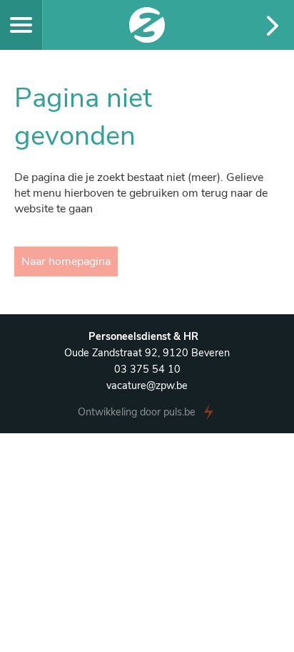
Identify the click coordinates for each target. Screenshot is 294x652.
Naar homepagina (66, 261)
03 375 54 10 (147, 369)
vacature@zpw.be (147, 385)
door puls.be (137, 412)
